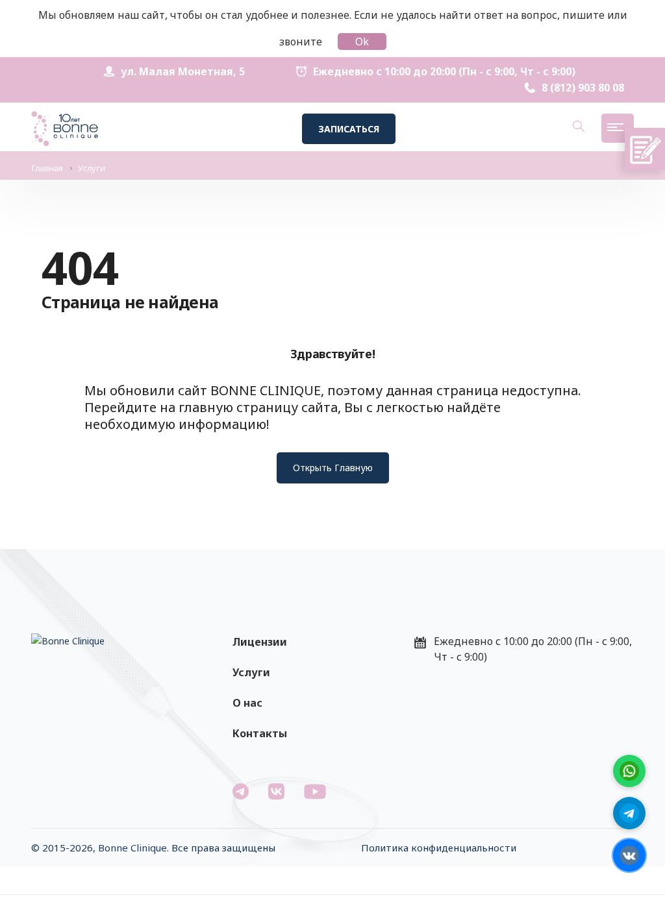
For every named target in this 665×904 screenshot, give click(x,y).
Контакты (259, 733)
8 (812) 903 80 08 (583, 87)
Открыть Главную (333, 467)
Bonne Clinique (132, 847)
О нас (247, 703)
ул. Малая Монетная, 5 (183, 71)
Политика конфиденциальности (438, 847)
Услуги (251, 672)
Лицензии (259, 642)
